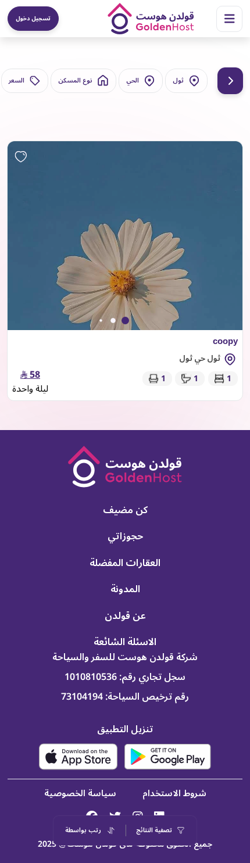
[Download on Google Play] (167, 756)
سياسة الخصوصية (80, 793)
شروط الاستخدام (174, 793)
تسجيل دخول (33, 18)
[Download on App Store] (78, 756)
